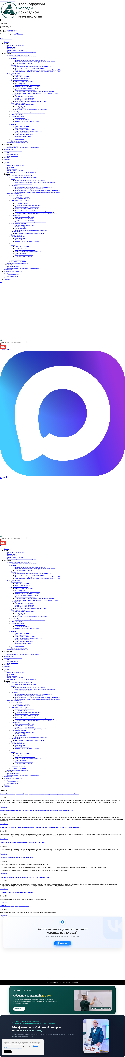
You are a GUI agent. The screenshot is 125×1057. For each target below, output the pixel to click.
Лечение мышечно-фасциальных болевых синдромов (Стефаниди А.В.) (37, 71)
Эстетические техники (18, 103)
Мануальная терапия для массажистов (26, 88)
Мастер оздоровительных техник (25, 129)
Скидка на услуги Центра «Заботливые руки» (21, 52)
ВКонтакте (63, 943)
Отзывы (6, 157)
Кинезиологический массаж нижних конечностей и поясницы (34, 91)
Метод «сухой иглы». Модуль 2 (24, 98)
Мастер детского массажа (22, 133)
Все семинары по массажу (19, 141)
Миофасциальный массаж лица (24, 104)
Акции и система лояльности (13, 151)
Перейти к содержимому (7, 1)
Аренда (6, 152)
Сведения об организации (15, 45)
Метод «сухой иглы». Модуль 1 (24, 96)
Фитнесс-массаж (20, 118)
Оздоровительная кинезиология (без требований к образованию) (35, 62)
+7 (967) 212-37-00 (11, 31)
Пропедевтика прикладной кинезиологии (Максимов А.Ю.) (33, 66)
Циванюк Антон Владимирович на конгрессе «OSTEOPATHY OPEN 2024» (24, 877)
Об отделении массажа (18, 139)
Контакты (7, 159)
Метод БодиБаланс (20, 108)
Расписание (67, 962)
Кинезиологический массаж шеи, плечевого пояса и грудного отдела (36, 93)
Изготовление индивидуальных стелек (27, 86)
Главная (6, 42)
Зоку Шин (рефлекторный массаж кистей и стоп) (30, 113)
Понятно (7, 1052)
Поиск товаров (5, 342)
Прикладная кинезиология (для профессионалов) (30, 60)
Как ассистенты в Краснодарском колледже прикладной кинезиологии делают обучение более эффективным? (36, 810)
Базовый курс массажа (22, 76)
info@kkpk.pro (18, 34)
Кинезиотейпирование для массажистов (27, 85)
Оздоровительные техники (19, 80)
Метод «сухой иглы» (21, 128)
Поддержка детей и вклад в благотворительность (16, 892)
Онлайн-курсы (8, 149)
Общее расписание (13, 146)
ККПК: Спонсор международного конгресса (14, 906)
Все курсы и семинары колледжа (17, 142)
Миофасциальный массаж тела (24, 81)
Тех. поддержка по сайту (43, 968)
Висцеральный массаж (22, 83)
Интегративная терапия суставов (25, 90)
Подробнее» (4, 807)
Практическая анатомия (22, 78)
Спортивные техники (18, 116)
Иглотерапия (15, 95)
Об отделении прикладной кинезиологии (24, 57)
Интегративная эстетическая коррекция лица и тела (31, 109)
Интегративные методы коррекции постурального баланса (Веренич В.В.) (38, 70)
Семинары (14, 65)
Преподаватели (12, 48)
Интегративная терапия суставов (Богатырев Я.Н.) (30, 68)
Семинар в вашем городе (15, 50)
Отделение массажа (13, 73)
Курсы (13, 58)
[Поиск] (0, 344)
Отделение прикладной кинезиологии (19, 55)
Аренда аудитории (13, 154)
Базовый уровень (16, 75)
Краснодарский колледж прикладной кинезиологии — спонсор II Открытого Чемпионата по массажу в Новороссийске (39, 827)
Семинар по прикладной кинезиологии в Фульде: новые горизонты (22, 842)
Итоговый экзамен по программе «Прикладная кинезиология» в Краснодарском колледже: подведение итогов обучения (39, 794)
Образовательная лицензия (101, 964)
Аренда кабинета (12, 156)
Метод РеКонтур (20, 106)
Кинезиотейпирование (22, 119)
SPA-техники (15, 111)
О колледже (11, 47)
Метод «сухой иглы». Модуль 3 (24, 99)
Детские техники (16, 114)
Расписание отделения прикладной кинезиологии (23, 147)
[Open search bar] (1, 340)
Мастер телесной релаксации (24, 134)
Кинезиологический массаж (23, 63)
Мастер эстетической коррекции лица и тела (28, 131)
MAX (37, 960)
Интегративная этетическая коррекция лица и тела (30, 101)
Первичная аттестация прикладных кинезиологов (16, 857)
